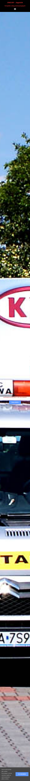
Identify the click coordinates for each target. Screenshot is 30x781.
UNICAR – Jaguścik (15, 3)
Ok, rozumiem (22, 774)
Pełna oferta (15, 402)
